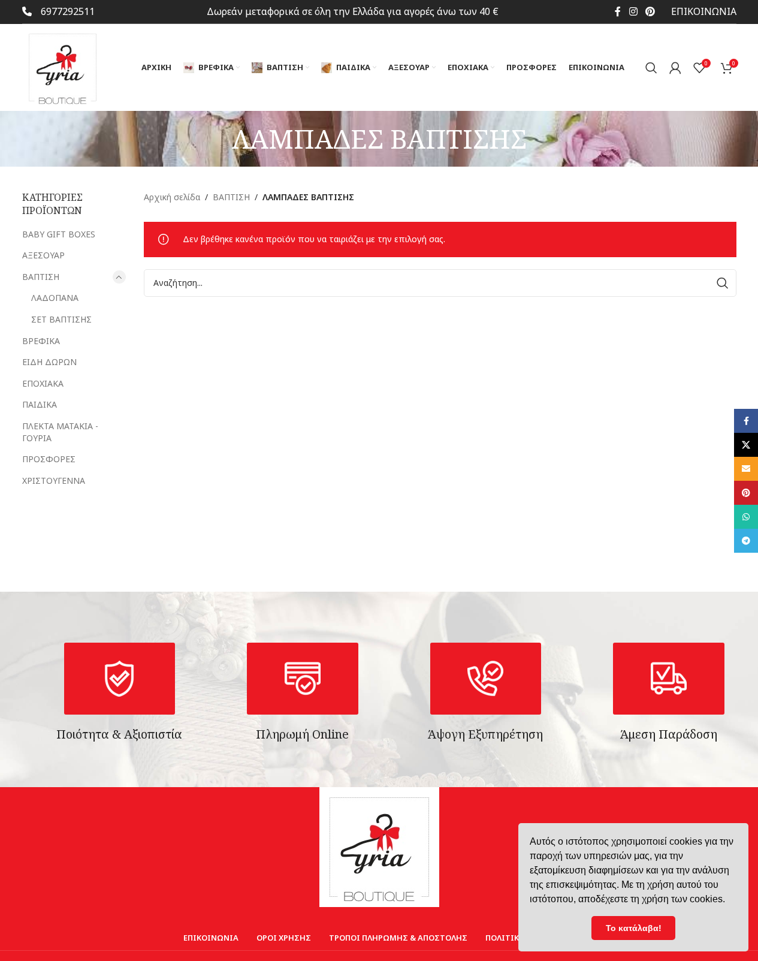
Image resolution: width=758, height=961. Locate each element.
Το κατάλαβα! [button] (634, 928)
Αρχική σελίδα (172, 197)
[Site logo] (62, 66)
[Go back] (217, 138)
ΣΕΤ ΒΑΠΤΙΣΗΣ (61, 319)
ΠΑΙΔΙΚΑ (39, 404)
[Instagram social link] (633, 11)
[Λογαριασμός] (675, 68)
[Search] (651, 68)
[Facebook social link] (618, 11)
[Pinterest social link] (650, 11)
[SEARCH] (722, 283)
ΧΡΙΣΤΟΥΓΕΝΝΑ (53, 480)
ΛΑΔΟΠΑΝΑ (54, 297)
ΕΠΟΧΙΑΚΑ (43, 383)
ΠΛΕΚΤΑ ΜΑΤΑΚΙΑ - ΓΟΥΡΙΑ (60, 432)
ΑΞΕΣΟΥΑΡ (43, 255)
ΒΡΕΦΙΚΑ (41, 341)
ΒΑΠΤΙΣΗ (40, 276)
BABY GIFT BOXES (58, 234)
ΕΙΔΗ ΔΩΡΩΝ (49, 361)
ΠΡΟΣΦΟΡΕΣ (49, 459)
